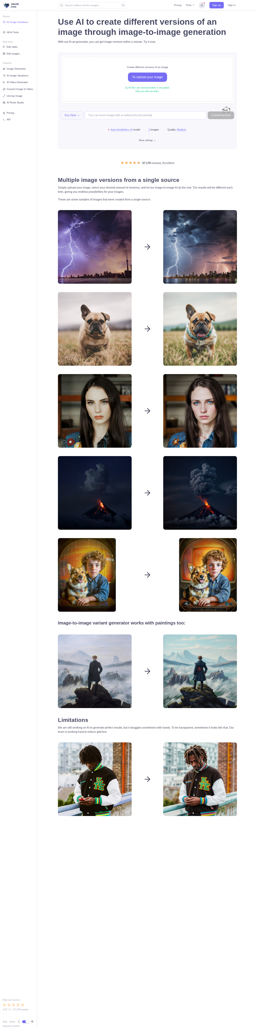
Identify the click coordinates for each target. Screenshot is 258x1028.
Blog (5, 1021)
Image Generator (16, 68)
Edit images (13, 53)
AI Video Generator (17, 82)
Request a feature (11, 1026)
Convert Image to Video (20, 89)
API (9, 119)
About (12, 1021)
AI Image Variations (17, 22)
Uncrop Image (14, 95)
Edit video (12, 46)
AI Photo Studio (15, 102)
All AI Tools (13, 32)
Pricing (177, 5)
